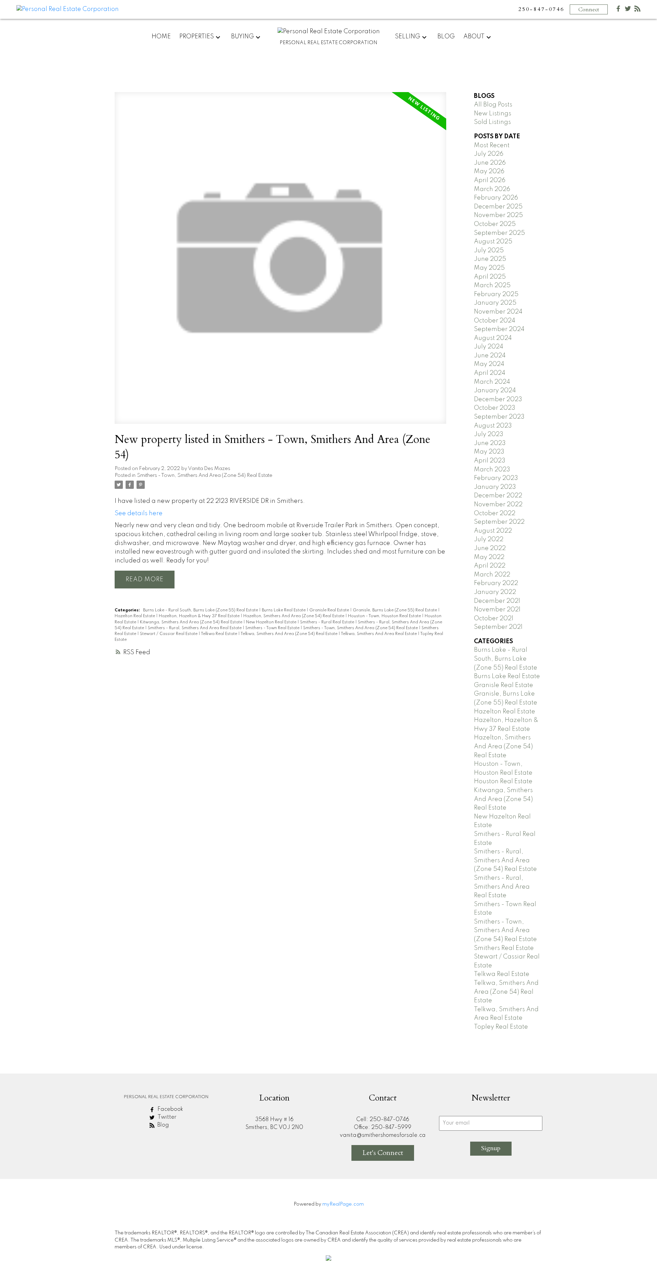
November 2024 (498, 312)
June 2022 (490, 548)
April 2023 (489, 461)
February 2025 (496, 294)
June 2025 (490, 259)
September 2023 (499, 417)
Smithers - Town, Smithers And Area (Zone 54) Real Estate (204, 475)
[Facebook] (618, 10)
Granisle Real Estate (329, 610)
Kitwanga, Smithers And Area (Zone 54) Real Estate (191, 622)
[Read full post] (280, 262)
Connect (588, 9)
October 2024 (494, 321)
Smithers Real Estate (504, 948)
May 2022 (489, 557)
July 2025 (489, 250)
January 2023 (495, 487)
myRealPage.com (343, 1204)
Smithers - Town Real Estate (272, 628)
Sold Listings (492, 122)
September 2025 (499, 233)
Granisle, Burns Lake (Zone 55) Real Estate (395, 610)
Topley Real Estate (501, 1027)
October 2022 (494, 513)
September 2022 (499, 522)
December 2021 (497, 601)
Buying (242, 37)
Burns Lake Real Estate (284, 610)
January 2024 (495, 391)
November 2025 (498, 215)
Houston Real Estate (503, 781)
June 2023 (490, 443)
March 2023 (492, 470)
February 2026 (496, 198)
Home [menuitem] (161, 37)
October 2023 (494, 408)
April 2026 (489, 180)
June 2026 (490, 163)
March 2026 (492, 189)
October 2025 (495, 224)
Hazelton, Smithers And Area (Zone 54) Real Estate (294, 616)
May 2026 (489, 171)
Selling (407, 37)
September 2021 (498, 627)
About (474, 37)
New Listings (492, 114)
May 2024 (489, 364)
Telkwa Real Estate (219, 634)
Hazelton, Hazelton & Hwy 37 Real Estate (200, 616)
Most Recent (492, 145)
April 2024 (489, 373)
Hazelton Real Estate (135, 616)
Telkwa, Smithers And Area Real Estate (379, 634)
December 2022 (498, 496)
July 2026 (488, 154)
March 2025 (492, 285)
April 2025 (490, 277)
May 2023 (489, 452)
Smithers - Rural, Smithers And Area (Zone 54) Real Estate (505, 860)
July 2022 (488, 539)
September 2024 (499, 329)
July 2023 (488, 434)
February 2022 (496, 583)
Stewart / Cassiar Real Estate (169, 634)
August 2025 (493, 242)
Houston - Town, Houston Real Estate (385, 616)
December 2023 (498, 399)
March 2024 (492, 382)
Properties (196, 37)
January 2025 (495, 303)
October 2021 (493, 618)
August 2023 (493, 426)
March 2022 (492, 575)
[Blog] (637, 10)
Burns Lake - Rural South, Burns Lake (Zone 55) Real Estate (201, 610)
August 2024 (493, 338)
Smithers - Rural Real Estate (327, 622)
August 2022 (493, 531)
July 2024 (488, 347)
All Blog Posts (493, 105)
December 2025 (498, 207)
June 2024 (490, 356)
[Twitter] (628, 10)
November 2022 (498, 504)
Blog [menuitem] (446, 37)
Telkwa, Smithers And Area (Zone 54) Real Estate (289, 634)
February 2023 (496, 478)
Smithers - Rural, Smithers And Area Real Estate (195, 628)
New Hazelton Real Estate (271, 622)
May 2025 (489, 268)
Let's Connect (382, 1152)
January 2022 (495, 592)
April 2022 (489, 566)
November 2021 (497, 610)
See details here (139, 513)
